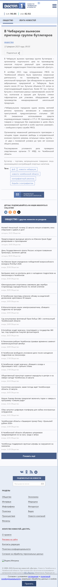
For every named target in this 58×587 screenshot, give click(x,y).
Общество (9, 42)
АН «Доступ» (29, 573)
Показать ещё (29, 456)
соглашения (33, 576)
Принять (29, 583)
